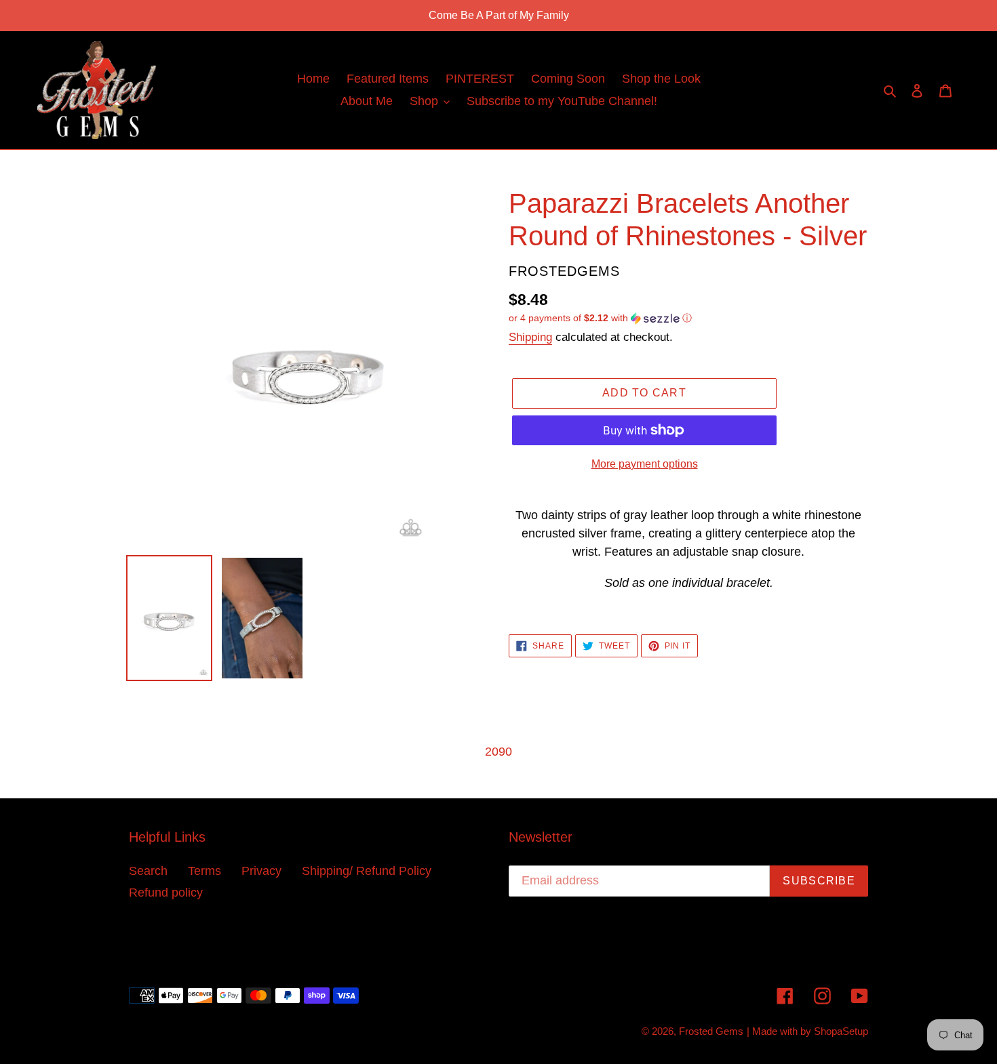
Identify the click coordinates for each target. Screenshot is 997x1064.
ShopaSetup (841, 1031)
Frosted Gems (711, 1031)
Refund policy (166, 892)
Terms (204, 871)
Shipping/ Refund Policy (366, 871)
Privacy (261, 871)
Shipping (530, 337)
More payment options (644, 464)
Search (148, 871)
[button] (600, 318)
